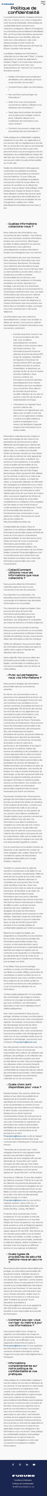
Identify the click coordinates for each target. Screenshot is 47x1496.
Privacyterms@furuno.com (25, 1042)
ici (36, 852)
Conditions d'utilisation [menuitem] (23, 1480)
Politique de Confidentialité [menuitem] (23, 1484)
